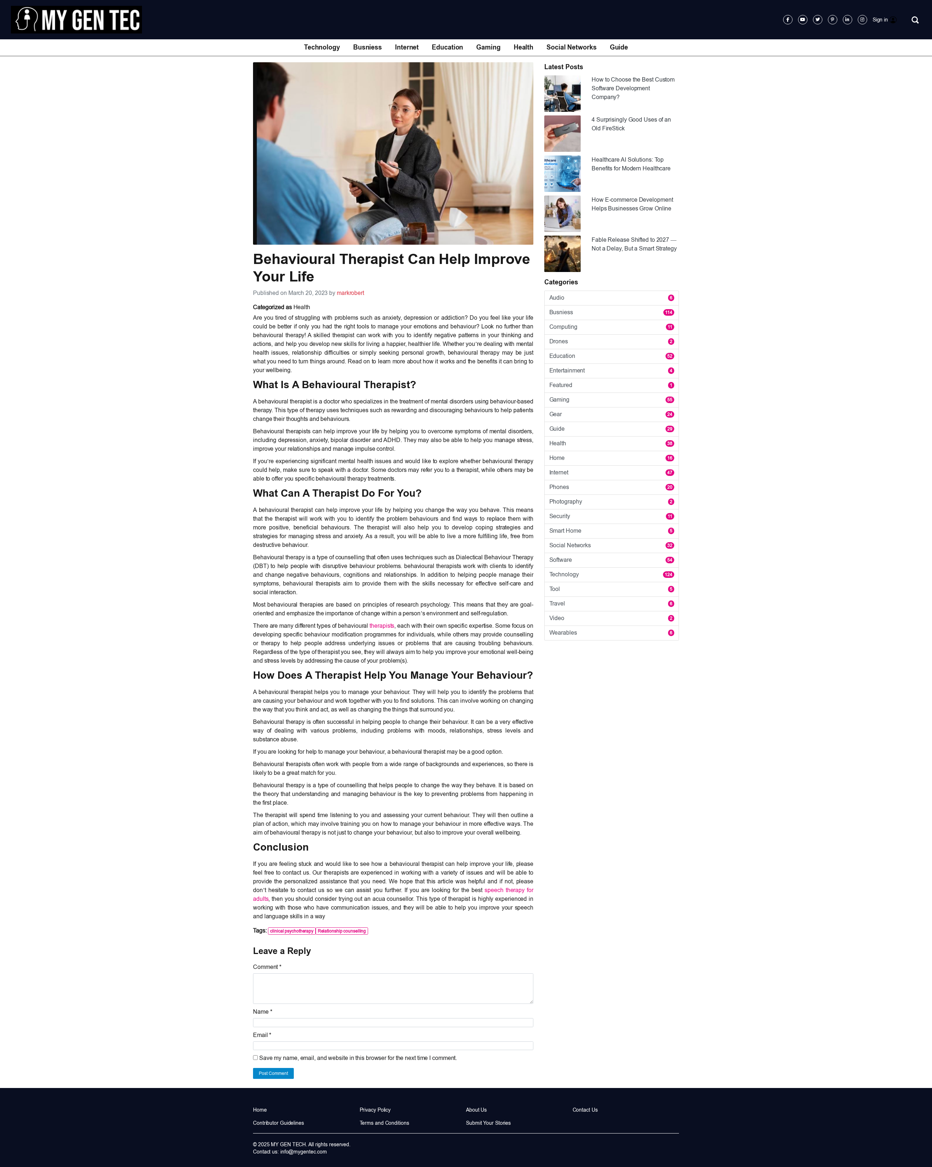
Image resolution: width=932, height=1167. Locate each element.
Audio (610, 298)
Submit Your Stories (488, 1123)
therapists (382, 626)
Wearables (610, 633)
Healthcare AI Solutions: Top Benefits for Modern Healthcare (631, 164)
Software (610, 560)
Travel (610, 603)
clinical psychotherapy (291, 931)
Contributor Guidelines (278, 1123)
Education (447, 47)
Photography (610, 501)
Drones (610, 341)
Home (610, 458)
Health (523, 47)
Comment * (267, 967)
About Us (476, 1110)
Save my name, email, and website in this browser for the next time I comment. (358, 1058)
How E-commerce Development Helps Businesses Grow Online (632, 204)
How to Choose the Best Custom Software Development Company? (633, 88)
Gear (610, 414)
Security (610, 516)
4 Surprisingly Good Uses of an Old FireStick (631, 124)
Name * (262, 1012)
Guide (619, 47)
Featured (610, 385)
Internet (407, 47)
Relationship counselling (342, 931)
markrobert (350, 293)
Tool (610, 589)
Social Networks (571, 47)
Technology (322, 47)
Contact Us (585, 1110)
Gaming (488, 47)
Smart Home (610, 531)
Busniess (367, 47)
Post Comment (273, 1073)
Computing (610, 327)
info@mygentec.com (303, 1152)
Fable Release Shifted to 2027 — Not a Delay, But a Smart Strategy (634, 244)
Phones (610, 487)
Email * (262, 1035)
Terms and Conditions (384, 1123)
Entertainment (610, 370)
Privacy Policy (375, 1110)
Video (610, 618)
